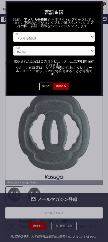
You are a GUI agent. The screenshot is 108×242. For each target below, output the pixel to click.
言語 (18, 48)
